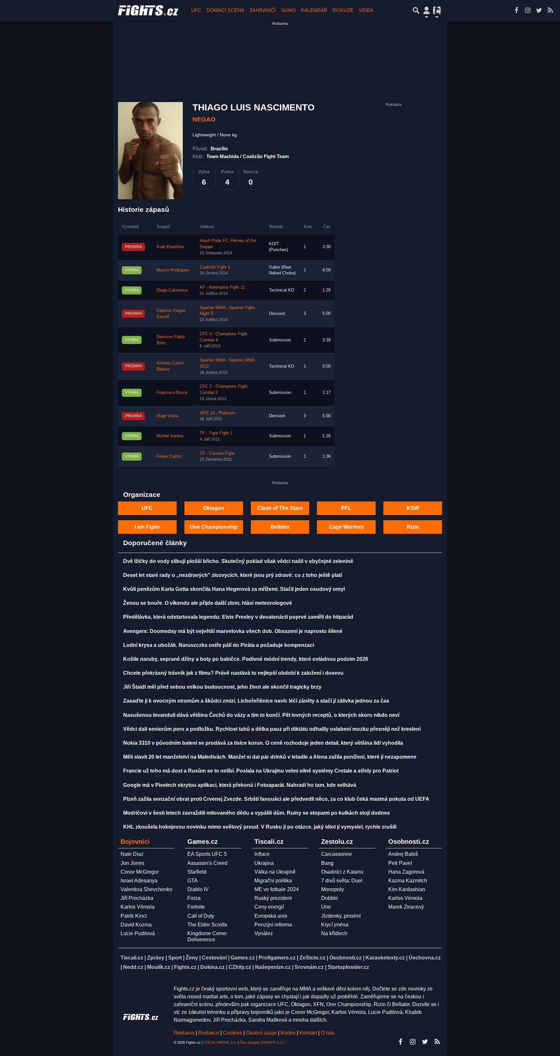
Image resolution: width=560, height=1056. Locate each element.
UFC (196, 10)
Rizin (413, 527)
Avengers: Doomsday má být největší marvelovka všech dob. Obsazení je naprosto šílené (233, 631)
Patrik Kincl (134, 916)
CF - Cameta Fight (217, 453)
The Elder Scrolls (207, 924)
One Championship (214, 527)
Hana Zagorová (406, 872)
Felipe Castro (169, 456)
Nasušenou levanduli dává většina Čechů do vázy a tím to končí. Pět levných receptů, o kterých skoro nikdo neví (261, 715)
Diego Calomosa (172, 290)
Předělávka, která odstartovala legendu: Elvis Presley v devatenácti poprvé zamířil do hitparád (238, 617)
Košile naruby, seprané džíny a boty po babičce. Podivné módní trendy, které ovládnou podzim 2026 (245, 659)
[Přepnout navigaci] (426, 10)
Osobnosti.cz (345, 957)
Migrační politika (273, 880)
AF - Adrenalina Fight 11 (222, 287)
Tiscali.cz (132, 957)
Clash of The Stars (280, 508)
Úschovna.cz (425, 957)
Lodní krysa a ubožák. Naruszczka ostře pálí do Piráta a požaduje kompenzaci (218, 645)
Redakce (208, 1033)
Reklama (184, 1033)
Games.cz (243, 957)
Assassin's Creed (207, 863)
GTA (192, 880)
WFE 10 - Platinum (217, 413)
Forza (194, 898)
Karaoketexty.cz (385, 957)
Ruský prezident (273, 898)
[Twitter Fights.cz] (539, 10)
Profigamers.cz (277, 957)
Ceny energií (269, 907)
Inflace (262, 854)
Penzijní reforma (273, 924)
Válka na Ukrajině (275, 872)
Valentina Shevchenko (146, 889)
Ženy (192, 957)
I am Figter (147, 527)
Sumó (288, 10)
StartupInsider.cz (348, 967)
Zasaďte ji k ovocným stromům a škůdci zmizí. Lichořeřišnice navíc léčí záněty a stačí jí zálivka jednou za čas (256, 701)
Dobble (329, 898)
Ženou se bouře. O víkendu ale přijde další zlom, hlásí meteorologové (207, 603)
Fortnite (196, 907)
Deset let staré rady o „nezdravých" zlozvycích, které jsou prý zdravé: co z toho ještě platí (232, 575)
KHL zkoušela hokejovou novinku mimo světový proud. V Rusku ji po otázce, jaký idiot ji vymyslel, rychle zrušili (259, 827)
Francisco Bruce (172, 392)
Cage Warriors (346, 527)
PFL (346, 508)
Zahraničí (263, 10)
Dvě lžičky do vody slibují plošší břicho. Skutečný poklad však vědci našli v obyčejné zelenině (238, 561)
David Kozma (136, 924)
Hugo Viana (167, 416)
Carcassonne (336, 854)
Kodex (289, 1033)
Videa (366, 10)
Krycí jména (334, 924)
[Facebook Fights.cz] (516, 10)
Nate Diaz (132, 854)
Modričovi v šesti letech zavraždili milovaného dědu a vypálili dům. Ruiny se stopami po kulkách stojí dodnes (256, 813)
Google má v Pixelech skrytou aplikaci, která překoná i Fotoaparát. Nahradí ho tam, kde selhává (239, 785)
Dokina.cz (212, 967)
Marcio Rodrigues (173, 270)
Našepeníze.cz (273, 967)
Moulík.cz (158, 967)
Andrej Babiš (403, 854)
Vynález (263, 933)
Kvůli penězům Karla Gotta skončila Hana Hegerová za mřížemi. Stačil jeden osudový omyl (234, 589)
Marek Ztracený (406, 907)
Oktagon (213, 508)
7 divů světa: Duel (341, 880)
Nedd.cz (133, 967)
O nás (327, 1033)
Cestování (214, 957)
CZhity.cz (239, 967)
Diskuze (343, 10)
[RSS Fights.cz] (550, 10)
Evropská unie (270, 916)
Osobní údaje (261, 1033)
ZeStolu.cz (312, 957)
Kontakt (308, 1033)
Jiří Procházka (137, 898)
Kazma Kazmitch (407, 880)
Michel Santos (170, 436)
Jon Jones (132, 863)
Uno (326, 907)
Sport (175, 957)
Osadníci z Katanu (342, 872)
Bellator (280, 527)
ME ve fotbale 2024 (276, 889)
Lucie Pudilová (138, 933)
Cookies (232, 1033)
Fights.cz (185, 967)
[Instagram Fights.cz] (527, 10)
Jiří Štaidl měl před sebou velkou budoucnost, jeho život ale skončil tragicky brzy (222, 687)
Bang (327, 863)
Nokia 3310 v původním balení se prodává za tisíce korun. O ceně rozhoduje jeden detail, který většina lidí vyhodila (263, 743)
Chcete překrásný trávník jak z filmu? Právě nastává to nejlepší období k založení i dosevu (233, 673)
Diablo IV (198, 889)
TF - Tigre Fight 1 (216, 433)
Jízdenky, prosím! (341, 916)
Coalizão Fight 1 (215, 267)
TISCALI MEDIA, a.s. (220, 1042)
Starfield (196, 872)
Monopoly (332, 889)
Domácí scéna (225, 10)
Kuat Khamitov (170, 247)
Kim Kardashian (406, 889)
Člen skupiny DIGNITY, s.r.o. (262, 1042)
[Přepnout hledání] (416, 10)
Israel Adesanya (139, 880)
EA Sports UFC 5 (207, 854)
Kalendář (314, 10)
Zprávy (155, 957)
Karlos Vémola (138, 907)
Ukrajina (264, 863)
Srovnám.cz (309, 967)
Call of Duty (200, 916)
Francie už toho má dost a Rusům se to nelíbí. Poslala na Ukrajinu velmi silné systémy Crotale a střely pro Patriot (261, 771)
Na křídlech (334, 933)
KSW (413, 508)
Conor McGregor (140, 872)
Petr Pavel (400, 863)
